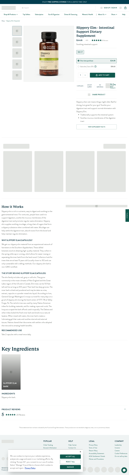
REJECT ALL (70, 462)
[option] (17, 31)
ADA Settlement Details (97, 456)
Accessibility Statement (96, 453)
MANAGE (70, 467)
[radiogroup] (96, 52)
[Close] (80, 452)
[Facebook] (3, 458)
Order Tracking (48, 445)
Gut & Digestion (53, 14)
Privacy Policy (93, 445)
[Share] (116, 14)
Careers (117, 450)
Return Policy (93, 450)
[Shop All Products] (17, 14)
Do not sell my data (121, 456)
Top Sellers (26, 14)
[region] (45, 460)
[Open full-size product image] (49, 54)
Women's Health (87, 14)
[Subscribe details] (95, 66)
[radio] (78, 60)
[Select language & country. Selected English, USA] (121, 8)
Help (123, 14)
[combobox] (85, 75)
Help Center (72, 445)
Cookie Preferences (121, 453)
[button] (124, 470)
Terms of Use (93, 448)
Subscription (39, 14)
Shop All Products (10, 14)
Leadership (118, 445)
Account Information (50, 448)
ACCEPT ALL (70, 456)
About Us (101, 14)
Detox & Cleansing (70, 14)
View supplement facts (96, 127)
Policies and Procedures (96, 459)
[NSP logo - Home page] (9, 8)
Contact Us (72, 448)
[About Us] (106, 14)
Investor (117, 448)
